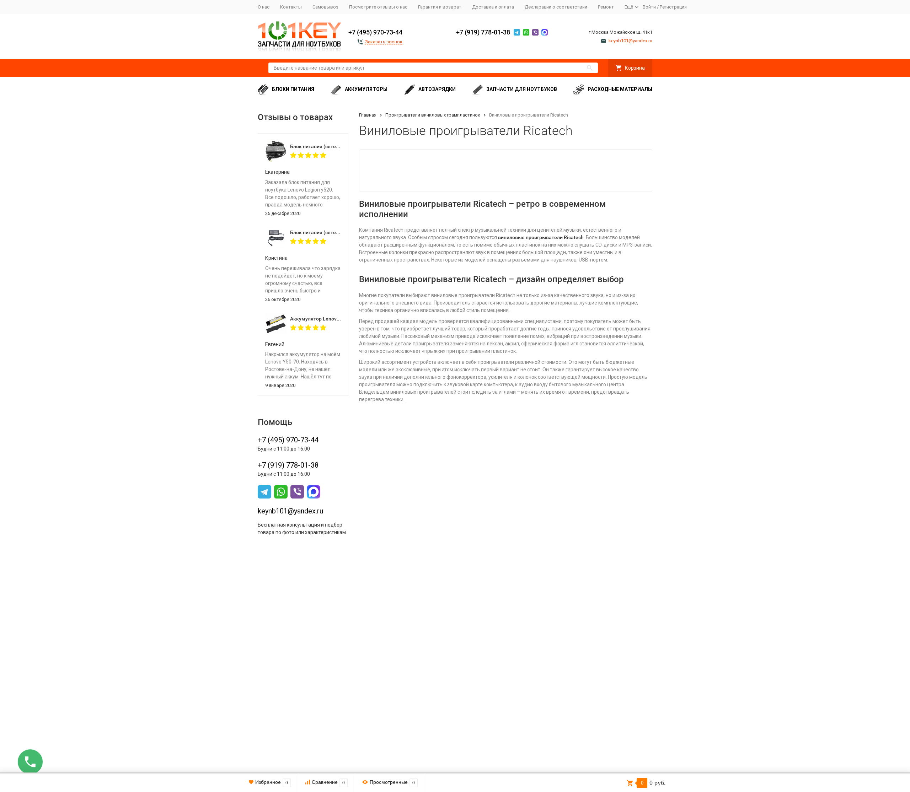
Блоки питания (293, 89)
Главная (367, 115)
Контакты (291, 7)
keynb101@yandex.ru (290, 511)
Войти (649, 7)
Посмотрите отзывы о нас (378, 7)
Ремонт (606, 7)
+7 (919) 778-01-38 (483, 32)
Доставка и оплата (493, 7)
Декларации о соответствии (556, 7)
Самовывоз (325, 7)
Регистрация (673, 7)
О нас (263, 7)
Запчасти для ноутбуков (521, 89)
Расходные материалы (620, 89)
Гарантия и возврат (439, 7)
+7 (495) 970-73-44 (375, 32)
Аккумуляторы (366, 89)
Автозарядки (437, 89)
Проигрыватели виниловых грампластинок (432, 115)
